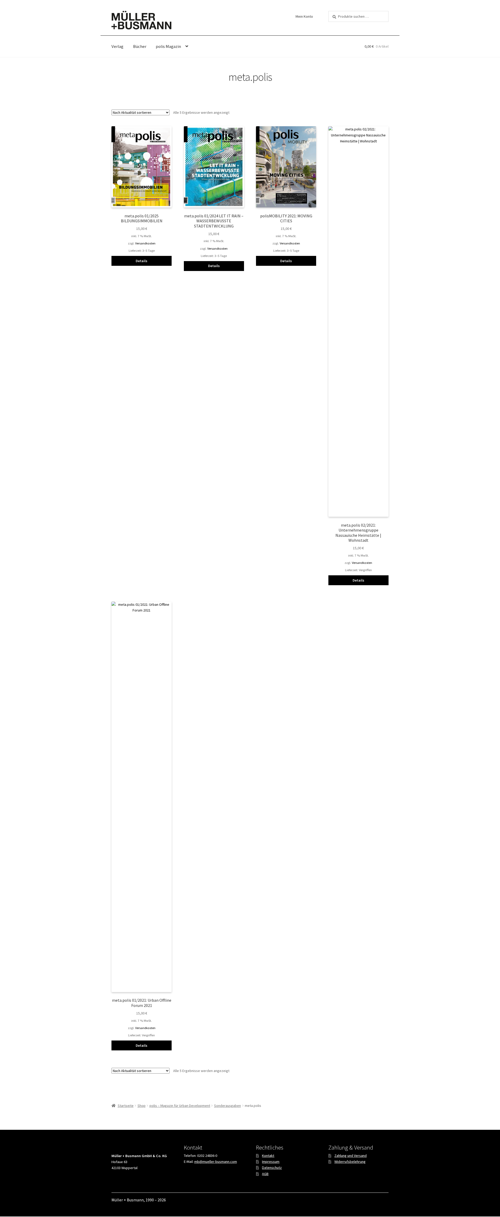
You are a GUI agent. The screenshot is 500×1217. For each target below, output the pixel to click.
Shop (142, 1105)
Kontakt (268, 1155)
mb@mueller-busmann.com (215, 1161)
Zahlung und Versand (350, 1155)
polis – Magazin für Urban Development (179, 1105)
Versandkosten (145, 243)
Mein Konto (304, 16)
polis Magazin (168, 46)
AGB (265, 1173)
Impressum (270, 1161)
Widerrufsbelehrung (350, 1161)
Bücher (139, 46)
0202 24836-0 (207, 1155)
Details (141, 260)
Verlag (117, 46)
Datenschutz (272, 1167)
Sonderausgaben (227, 1105)
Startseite (126, 1105)
